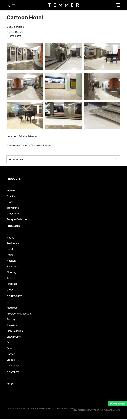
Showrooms (14, 336)
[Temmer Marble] (63, 5)
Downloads (13, 365)
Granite (11, 196)
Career (11, 354)
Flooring (11, 272)
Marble (11, 190)
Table (10, 278)
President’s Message (19, 313)
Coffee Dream (15, 32)
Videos (11, 359)
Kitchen (11, 260)
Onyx (10, 202)
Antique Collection (17, 219)
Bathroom (12, 266)
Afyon (10, 383)
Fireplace (12, 283)
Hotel (10, 249)
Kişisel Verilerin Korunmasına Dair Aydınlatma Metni (95, 410)
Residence (13, 243)
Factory (11, 319)
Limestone (13, 213)
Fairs (9, 348)
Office (10, 254)
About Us (12, 307)
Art (8, 342)
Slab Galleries (15, 330)
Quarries (12, 325)
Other (10, 289)
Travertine (13, 207)
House (10, 237)
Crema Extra (14, 35)
